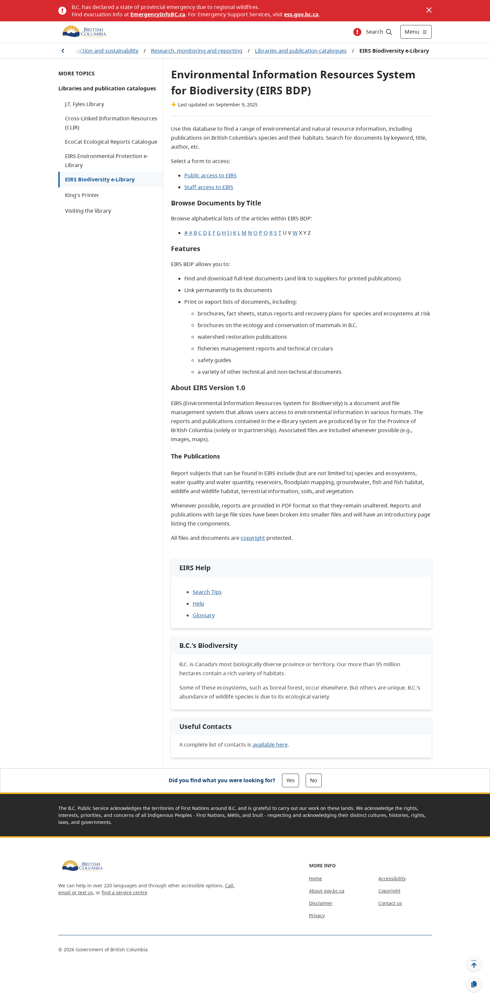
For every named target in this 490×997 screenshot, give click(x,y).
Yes (290, 780)
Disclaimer (321, 903)
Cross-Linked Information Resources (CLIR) (111, 123)
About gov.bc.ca (326, 891)
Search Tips (207, 592)
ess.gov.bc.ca (301, 14)
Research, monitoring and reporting (196, 50)
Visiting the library (88, 210)
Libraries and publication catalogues (301, 50)
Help (198, 603)
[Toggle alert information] (357, 32)
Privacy (317, 915)
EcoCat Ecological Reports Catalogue (111, 141)
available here (270, 744)
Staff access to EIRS (208, 187)
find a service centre (124, 892)
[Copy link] (474, 984)
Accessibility (392, 878)
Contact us (390, 903)
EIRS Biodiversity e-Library (100, 179)
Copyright (389, 891)
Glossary (204, 615)
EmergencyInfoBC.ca (157, 14)
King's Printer (82, 195)
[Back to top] (474, 963)
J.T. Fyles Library (84, 104)
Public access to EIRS (210, 175)
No (313, 780)
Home (315, 878)
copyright (253, 538)
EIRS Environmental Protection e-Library (106, 160)
